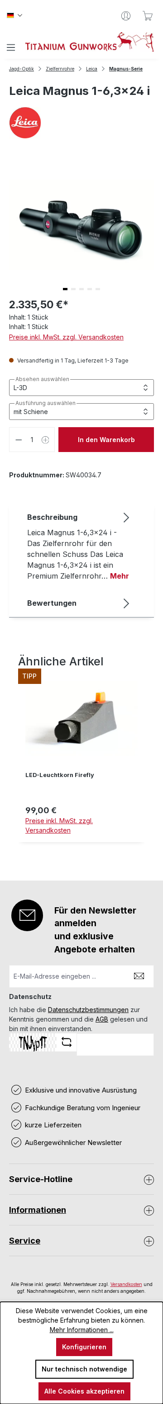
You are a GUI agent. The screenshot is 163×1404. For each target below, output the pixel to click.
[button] (65, 289)
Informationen (37, 1210)
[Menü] (11, 47)
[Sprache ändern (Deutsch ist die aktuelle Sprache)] (14, 16)
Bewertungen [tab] (52, 603)
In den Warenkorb (106, 439)
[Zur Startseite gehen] (89, 42)
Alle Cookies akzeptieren (84, 1391)
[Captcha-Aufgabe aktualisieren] (67, 1041)
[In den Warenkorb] (81, 847)
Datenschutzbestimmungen (88, 1009)
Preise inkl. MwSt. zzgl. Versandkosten (66, 337)
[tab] (79, 546)
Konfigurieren (84, 1347)
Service (24, 1240)
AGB (102, 1019)
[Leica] (81, 123)
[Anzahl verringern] (18, 439)
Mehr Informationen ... (82, 1329)
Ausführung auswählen (45, 403)
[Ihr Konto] (126, 16)
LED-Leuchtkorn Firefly (59, 775)
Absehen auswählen (42, 379)
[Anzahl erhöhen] (45, 439)
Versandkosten (126, 1284)
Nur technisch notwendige (84, 1369)
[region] (81, 762)
